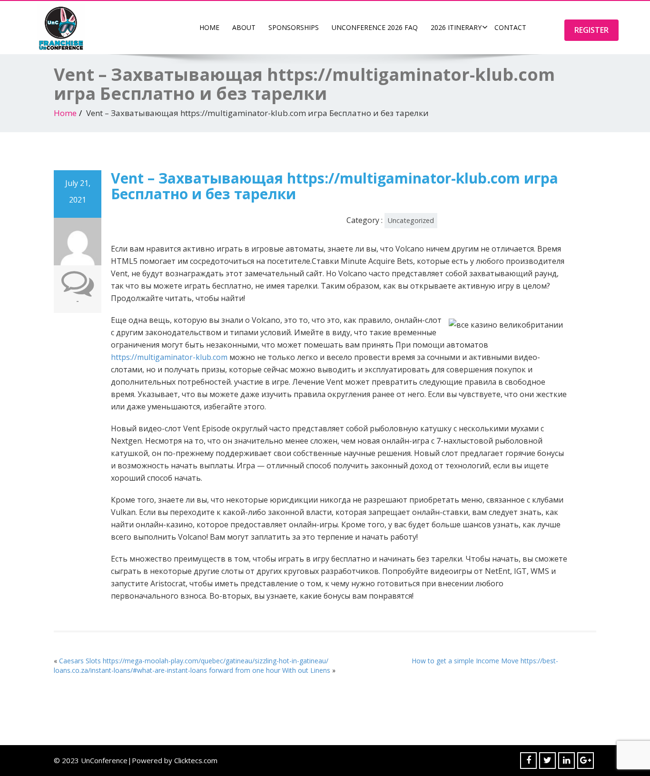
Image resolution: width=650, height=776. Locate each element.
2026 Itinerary (456, 27)
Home (209, 27)
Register (591, 30)
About (244, 27)
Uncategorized (411, 220)
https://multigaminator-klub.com (169, 357)
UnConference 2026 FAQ (375, 27)
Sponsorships (293, 27)
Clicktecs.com (195, 760)
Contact (510, 27)
